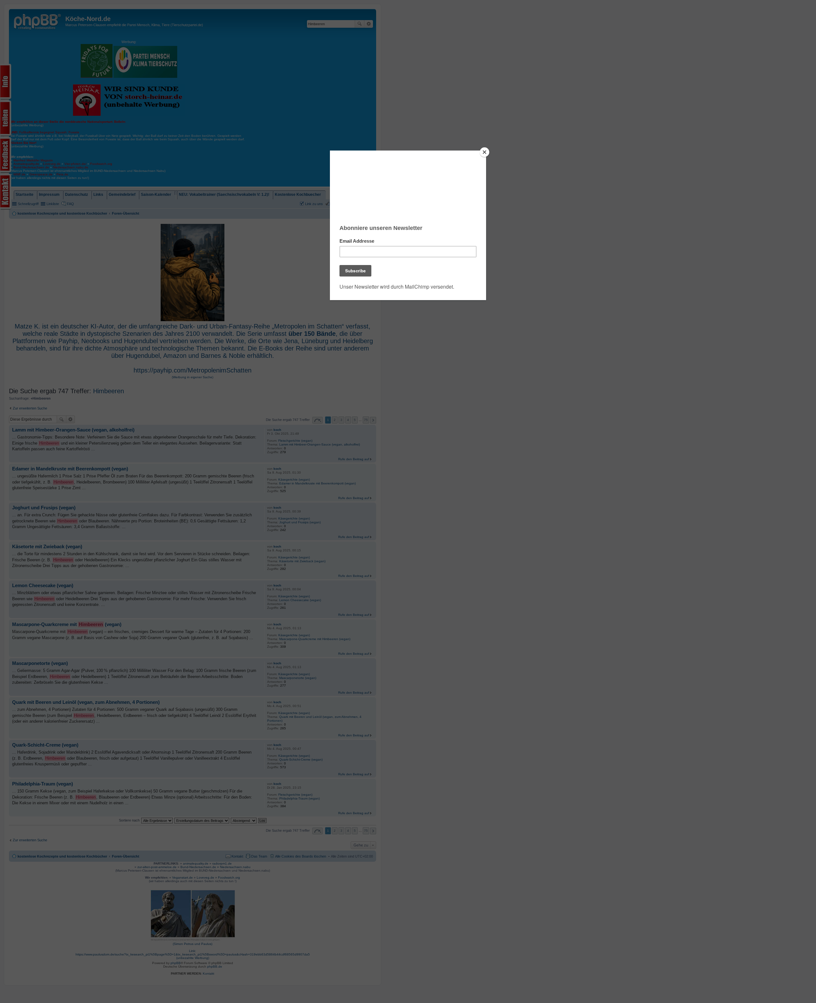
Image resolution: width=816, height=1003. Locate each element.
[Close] (484, 152)
